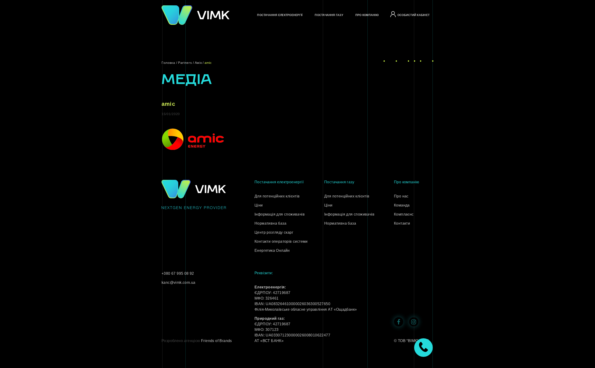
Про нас (401, 196)
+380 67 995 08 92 (178, 273)
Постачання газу (329, 15)
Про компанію (367, 15)
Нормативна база (270, 223)
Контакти (402, 223)
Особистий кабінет (413, 15)
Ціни (259, 205)
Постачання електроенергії (279, 15)
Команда (402, 205)
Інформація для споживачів (280, 214)
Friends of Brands (216, 341)
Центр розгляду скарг (274, 232)
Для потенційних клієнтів (277, 196)
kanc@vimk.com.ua (178, 282)
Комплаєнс (404, 214)
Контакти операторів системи (281, 241)
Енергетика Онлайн (272, 250)
